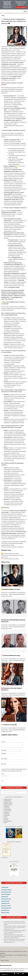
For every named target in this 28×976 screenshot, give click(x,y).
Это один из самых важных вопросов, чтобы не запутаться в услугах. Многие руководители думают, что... (14, 941)
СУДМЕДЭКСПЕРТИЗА (8, 803)
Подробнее (22, 972)
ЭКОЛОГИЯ (6, 819)
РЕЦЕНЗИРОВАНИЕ (7, 821)
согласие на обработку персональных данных (16, 769)
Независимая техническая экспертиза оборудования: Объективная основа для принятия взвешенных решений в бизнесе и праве (13, 543)
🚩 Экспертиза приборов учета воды (10, 558)
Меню (25, 11)
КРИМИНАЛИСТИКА (8, 799)
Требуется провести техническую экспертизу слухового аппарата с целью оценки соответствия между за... (14, 923)
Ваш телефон (4, 758)
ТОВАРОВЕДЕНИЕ (7, 800)
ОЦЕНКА (5, 816)
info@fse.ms (21, 5)
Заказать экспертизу (21, 7)
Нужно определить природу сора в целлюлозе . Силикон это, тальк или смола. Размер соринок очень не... (15, 927)
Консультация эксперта (14, 917)
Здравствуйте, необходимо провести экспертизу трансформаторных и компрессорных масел (15, 932)
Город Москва (4, 887)
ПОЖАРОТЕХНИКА (7, 809)
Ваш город (3, 764)
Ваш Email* (3, 750)
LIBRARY (2, 15)
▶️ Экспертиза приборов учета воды (10, 553)
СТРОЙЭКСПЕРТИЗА (8, 802)
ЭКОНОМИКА (6, 812)
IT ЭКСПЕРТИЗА (7, 808)
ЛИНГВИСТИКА (7, 815)
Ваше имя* (3, 753)
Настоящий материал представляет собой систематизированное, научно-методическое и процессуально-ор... (14, 936)
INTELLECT (6, 818)
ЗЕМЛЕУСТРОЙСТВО (8, 805)
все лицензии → (4, 857)
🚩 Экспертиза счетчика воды (9, 724)
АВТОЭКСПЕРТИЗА (7, 811)
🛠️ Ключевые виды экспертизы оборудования (12, 547)
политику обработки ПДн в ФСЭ (14, 771)
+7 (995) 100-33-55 (21, 3)
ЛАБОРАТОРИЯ (7, 814)
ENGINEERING (6, 806)
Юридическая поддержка (14, 787)
